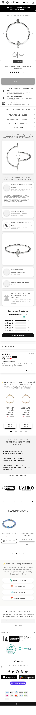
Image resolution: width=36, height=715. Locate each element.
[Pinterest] (22, 671)
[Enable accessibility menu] (7, 2)
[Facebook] (9, 671)
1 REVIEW (23, 72)
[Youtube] (26, 671)
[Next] (32, 33)
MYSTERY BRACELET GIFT (27, 533)
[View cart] (33, 2)
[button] (9, 321)
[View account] (28, 2)
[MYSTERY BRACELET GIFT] (27, 524)
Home (7, 15)
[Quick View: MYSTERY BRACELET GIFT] (27, 544)
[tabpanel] (26, 488)
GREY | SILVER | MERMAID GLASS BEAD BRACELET (9, 534)
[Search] (3, 2)
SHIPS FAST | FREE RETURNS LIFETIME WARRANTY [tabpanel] (18, 8)
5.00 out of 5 (23, 315)
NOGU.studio (18, 2)
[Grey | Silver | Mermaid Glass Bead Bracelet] (9, 524)
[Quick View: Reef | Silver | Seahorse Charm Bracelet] (9, 545)
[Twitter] (13, 671)
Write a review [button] (18, 335)
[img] (6, 354)
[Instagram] (17, 671)
